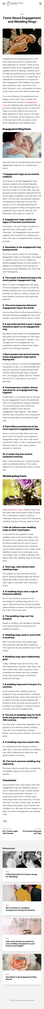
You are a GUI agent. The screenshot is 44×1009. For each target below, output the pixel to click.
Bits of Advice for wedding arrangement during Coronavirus (20, 909)
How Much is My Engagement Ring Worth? (21, 978)
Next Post (32, 831)
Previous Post (10, 831)
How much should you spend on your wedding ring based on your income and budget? (20, 943)
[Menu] (4, 4)
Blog (22, 14)
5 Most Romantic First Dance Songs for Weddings (21, 875)
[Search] (40, 3)
